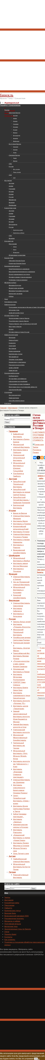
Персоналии (9, 905)
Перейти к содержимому (10, 105)
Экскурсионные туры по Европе (17, 929)
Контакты (8, 937)
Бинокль (6, 95)
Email (39, 643)
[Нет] (39, 1059)
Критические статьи (12, 911)
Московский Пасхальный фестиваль (18, 632)
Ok (36, 1059)
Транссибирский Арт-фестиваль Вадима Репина (21, 656)
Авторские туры (11, 926)
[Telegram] (22, 60)
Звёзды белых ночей (21, 622)
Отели (6, 932)
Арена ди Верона (20, 513)
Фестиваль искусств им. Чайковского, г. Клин (21, 764)
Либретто (8, 908)
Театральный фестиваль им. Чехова (19, 745)
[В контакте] (22, 30)
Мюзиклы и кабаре (12, 921)
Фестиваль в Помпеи (22, 524)
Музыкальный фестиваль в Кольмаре (19, 590)
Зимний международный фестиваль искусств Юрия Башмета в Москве (21, 716)
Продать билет (10, 934)
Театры (7, 897)
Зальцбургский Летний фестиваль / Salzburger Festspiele (21, 500)
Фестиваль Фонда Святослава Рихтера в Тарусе (21, 808)
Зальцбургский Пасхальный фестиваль (19, 484)
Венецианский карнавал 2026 (16, 916)
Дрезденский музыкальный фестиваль (19, 457)
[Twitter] (22, 91)
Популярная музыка (12, 924)
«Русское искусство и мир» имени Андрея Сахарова (21, 664)
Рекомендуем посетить (14, 919)
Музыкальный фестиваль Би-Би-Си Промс (21, 867)
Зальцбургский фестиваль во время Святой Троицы (21, 492)
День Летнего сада (21, 854)
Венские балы (10, 913)
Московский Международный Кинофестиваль (20, 737)
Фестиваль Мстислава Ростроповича (19, 677)
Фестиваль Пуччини (21, 532)
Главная (3, 408)
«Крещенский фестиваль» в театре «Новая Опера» (21, 837)
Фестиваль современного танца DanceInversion (21, 695)
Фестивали (12, 408)
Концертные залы (11, 903)
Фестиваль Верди (20, 521)
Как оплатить (9, 940)
